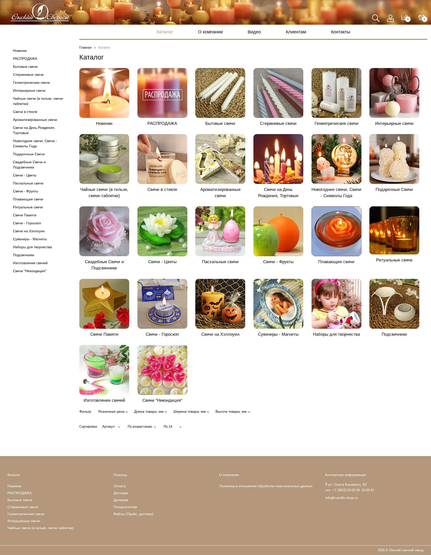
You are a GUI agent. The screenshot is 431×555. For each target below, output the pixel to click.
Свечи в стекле (25, 112)
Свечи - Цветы (24, 175)
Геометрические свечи (31, 82)
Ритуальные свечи (28, 207)
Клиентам (296, 31)
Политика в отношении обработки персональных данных (266, 486)
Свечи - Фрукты (25, 191)
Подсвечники (23, 255)
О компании (210, 31)
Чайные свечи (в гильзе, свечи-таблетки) (38, 101)
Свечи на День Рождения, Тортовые (34, 130)
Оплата (119, 486)
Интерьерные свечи (29, 90)
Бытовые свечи (25, 67)
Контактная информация (345, 475)
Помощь (120, 475)
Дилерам (120, 500)
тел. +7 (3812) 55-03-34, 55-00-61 (349, 490)
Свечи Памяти (24, 215)
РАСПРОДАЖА (25, 59)
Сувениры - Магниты (30, 239)
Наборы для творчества (32, 247)
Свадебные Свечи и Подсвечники (29, 164)
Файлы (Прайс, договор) (133, 514)
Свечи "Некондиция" (29, 271)
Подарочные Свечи (29, 154)
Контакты (340, 31)
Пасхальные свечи (28, 183)
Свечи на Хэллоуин (29, 231)
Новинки (20, 51)
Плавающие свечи (28, 199)
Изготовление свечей (30, 263)
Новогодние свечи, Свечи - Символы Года (35, 143)
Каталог (165, 31)
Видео (254, 31)
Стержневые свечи (28, 75)
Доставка (120, 493)
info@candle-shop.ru (341, 498)
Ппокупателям (125, 507)
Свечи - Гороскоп (27, 223)
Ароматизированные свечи (35, 120)
